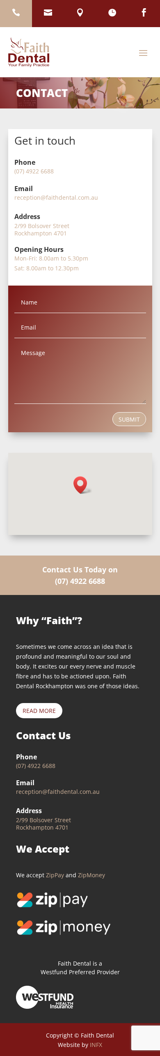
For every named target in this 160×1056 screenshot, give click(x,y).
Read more (39, 711)
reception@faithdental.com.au (56, 197)
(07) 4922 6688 (80, 581)
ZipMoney (91, 875)
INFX (96, 1045)
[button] (83, 485)
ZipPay (55, 875)
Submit (129, 419)
